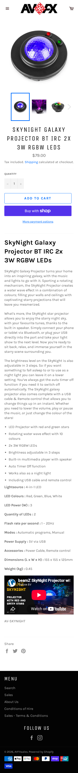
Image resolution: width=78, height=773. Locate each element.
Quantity (10, 173)
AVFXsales (21, 751)
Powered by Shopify (41, 751)
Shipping (31, 162)
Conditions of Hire (18, 709)
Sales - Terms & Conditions (26, 716)
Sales (8, 695)
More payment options (38, 221)
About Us (11, 702)
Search (9, 688)
